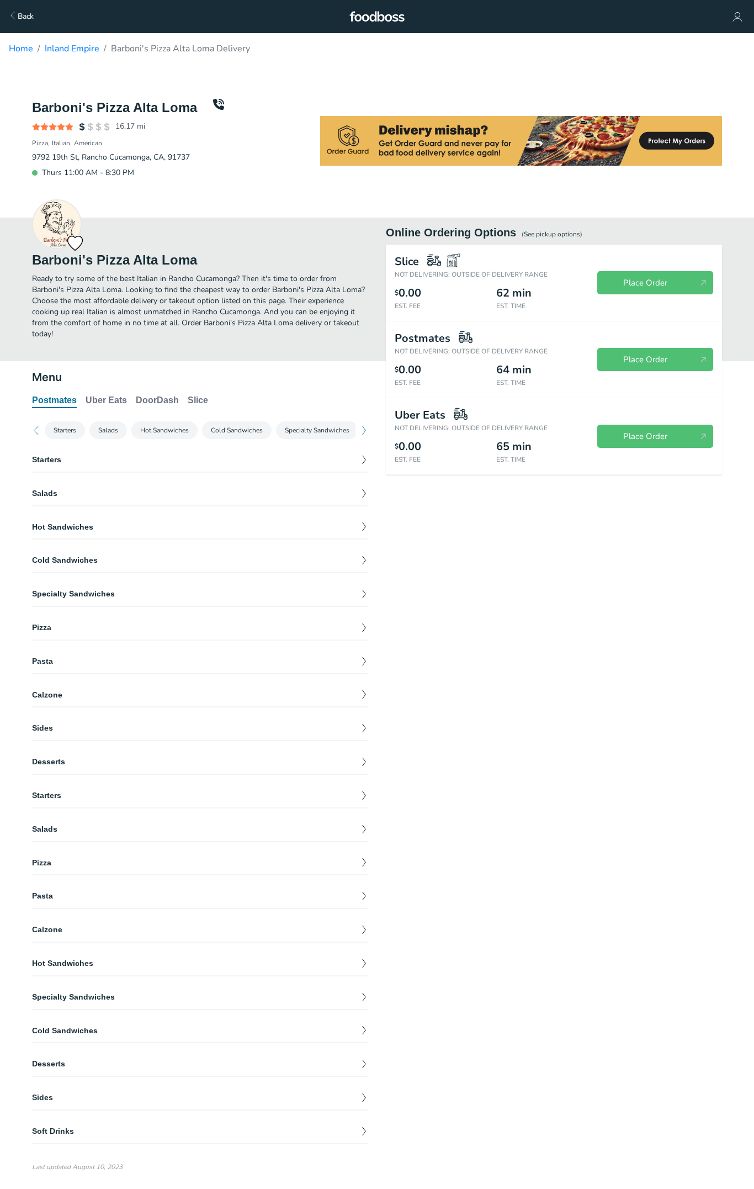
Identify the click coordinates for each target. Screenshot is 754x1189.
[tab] (54, 401)
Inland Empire (72, 49)
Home (21, 49)
